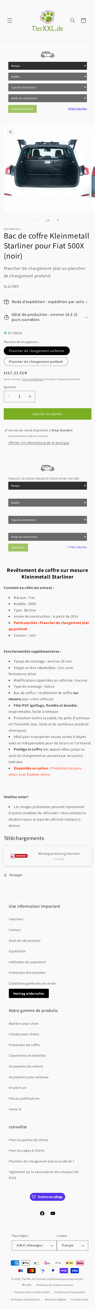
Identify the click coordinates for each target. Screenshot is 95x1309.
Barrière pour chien (24, 1023)
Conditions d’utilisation (69, 1292)
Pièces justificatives (24, 1098)
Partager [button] (16, 875)
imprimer (16, 919)
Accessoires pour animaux (29, 1077)
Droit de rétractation (25, 940)
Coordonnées (79, 1299)
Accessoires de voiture (26, 1066)
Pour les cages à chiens (26, 1150)
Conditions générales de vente (32, 983)
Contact (15, 929)
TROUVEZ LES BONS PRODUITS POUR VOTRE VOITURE (43, 478)
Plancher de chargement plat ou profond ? (41, 1161)
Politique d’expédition (25, 1299)
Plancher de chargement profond (36, 361)
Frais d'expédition (33, 379)
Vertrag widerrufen (28, 993)
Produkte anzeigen (22, 109)
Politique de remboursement (54, 1285)
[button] (9, 20)
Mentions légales (55, 1299)
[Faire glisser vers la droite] (58, 220)
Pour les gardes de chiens (28, 1140)
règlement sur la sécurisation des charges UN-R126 (44, 1174)
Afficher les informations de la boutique (38, 442)
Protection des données (27, 972)
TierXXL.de (28, 1279)
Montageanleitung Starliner (59, 853)
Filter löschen (77, 108)
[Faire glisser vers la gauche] (37, 220)
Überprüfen (18, 547)
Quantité (10, 387)
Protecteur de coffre (24, 1045)
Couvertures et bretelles (27, 1055)
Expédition (17, 951)
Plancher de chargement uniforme (37, 350)
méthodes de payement (27, 962)
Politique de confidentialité (32, 1292)
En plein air (18, 1087)
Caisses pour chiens (24, 1034)
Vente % (15, 1109)
